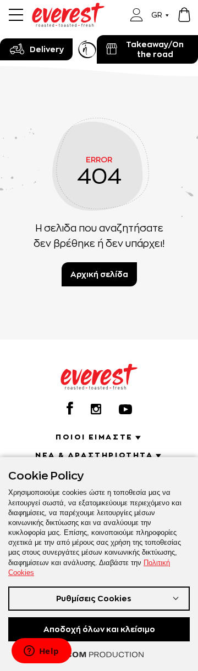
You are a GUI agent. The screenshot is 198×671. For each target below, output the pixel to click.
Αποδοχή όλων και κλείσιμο (99, 629)
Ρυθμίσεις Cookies (93, 598)
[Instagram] (96, 409)
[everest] (68, 9)
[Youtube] (125, 409)
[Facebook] (70, 408)
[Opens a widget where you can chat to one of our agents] (41, 652)
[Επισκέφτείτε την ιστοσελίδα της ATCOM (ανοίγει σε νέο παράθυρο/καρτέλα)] (99, 654)
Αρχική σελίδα (99, 274)
